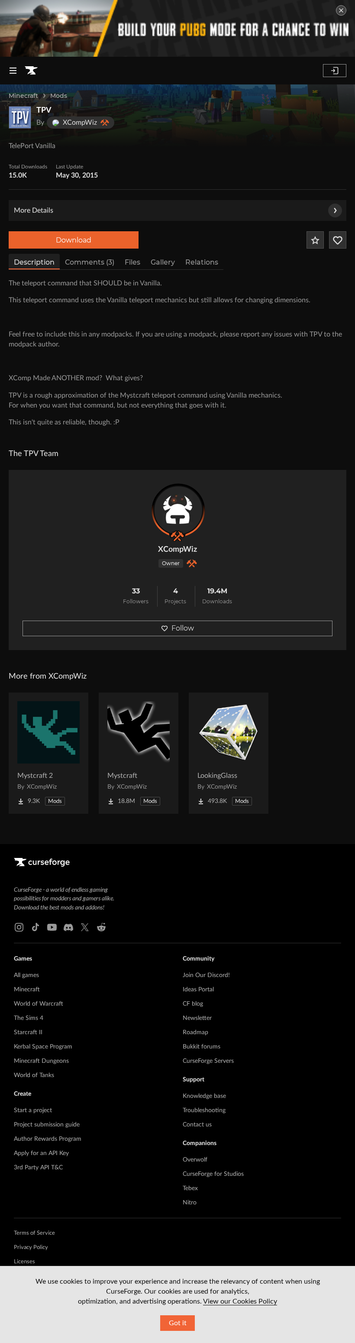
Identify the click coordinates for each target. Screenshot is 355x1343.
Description (34, 262)
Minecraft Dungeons (41, 1061)
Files (132, 262)
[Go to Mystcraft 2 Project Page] (48, 753)
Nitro (190, 1203)
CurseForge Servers (208, 1061)
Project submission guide (47, 1125)
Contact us (197, 1125)
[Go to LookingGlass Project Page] (228, 753)
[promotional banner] (177, 28)
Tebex (190, 1188)
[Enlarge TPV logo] (20, 117)
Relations (201, 262)
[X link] (85, 927)
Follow (182, 628)
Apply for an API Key (41, 1153)
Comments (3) (89, 262)
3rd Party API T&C (38, 1168)
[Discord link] (68, 927)
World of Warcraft (38, 1004)
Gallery (163, 262)
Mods (58, 96)
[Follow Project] (337, 240)
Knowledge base (204, 1096)
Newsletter (197, 1018)
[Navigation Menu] (13, 70)
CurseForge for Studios (213, 1174)
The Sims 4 (28, 1018)
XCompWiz (177, 549)
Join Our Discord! (206, 975)
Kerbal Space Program (43, 1047)
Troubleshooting (204, 1110)
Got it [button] (178, 1323)
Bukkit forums (201, 1047)
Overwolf (195, 1160)
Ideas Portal (198, 990)
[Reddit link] (101, 927)
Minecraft (23, 96)
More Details (33, 210)
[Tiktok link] (35, 927)
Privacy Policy (31, 1247)
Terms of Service (34, 1233)
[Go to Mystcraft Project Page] (138, 753)
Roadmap (195, 1032)
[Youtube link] (52, 927)
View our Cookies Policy (240, 1301)
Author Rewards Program (47, 1139)
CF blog (193, 1004)
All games (26, 975)
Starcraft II (28, 1032)
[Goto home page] (31, 71)
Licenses (24, 1262)
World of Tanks (34, 1075)
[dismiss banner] (341, 10)
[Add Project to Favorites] (315, 240)
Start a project (33, 1110)
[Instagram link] (19, 927)
